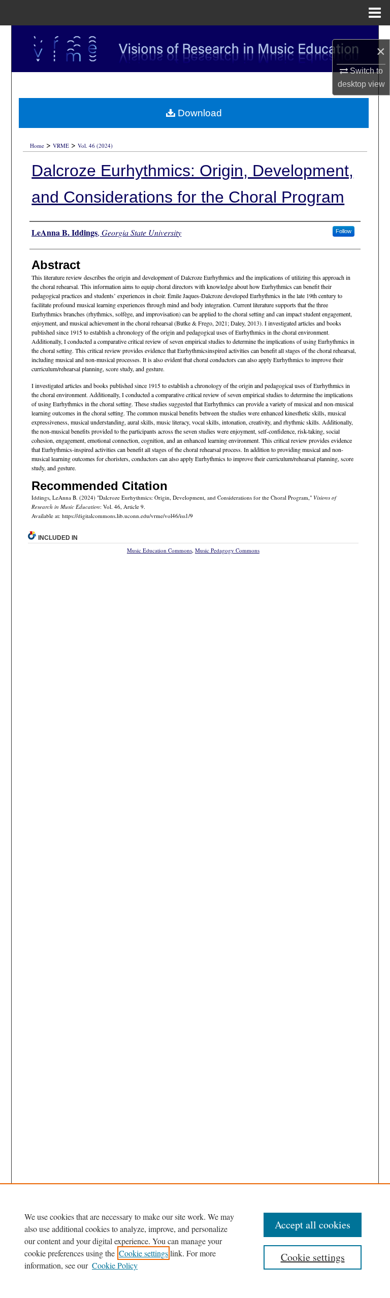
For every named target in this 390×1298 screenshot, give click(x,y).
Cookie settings (143, 1253)
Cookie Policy (115, 1265)
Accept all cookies (312, 1224)
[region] (195, 1240)
